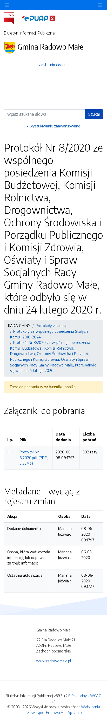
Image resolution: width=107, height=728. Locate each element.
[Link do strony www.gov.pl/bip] (12, 18)
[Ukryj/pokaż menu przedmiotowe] (7, 5)
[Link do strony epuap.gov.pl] (38, 18)
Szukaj (94, 114)
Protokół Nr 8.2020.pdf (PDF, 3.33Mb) (33, 457)
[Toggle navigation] (100, 5)
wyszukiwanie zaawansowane (55, 126)
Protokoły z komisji (51, 325)
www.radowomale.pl (53, 660)
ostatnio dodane (55, 64)
